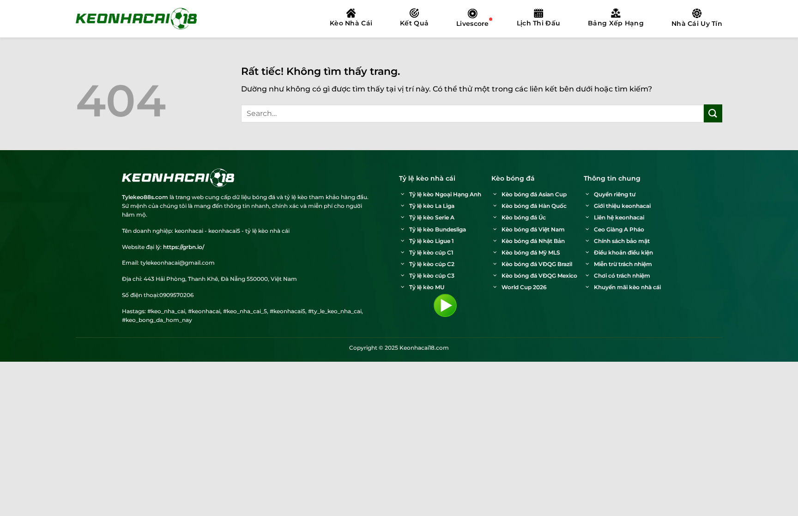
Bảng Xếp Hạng (616, 23)
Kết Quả (414, 23)
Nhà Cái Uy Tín (696, 23)
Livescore (472, 23)
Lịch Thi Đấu (538, 23)
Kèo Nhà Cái (351, 23)
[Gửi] (713, 113)
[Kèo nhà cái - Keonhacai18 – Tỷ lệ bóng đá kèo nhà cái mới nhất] (136, 18)
